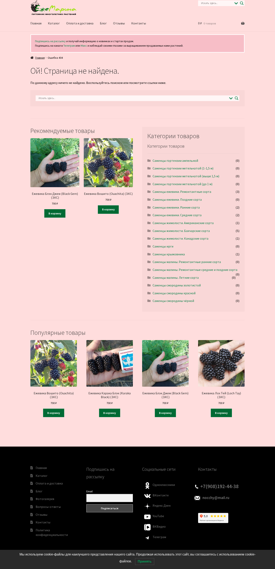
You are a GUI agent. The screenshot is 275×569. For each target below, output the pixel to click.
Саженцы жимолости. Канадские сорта (180, 238)
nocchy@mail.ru (216, 497)
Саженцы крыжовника (169, 254)
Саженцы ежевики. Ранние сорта (176, 207)
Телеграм (69, 45)
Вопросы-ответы (48, 507)
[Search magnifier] (242, 3)
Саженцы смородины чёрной (173, 301)
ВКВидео (159, 526)
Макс (84, 45)
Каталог (54, 23)
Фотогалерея (45, 499)
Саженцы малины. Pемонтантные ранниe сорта (187, 262)
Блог (103, 23)
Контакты (138, 23)
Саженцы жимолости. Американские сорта (183, 223)
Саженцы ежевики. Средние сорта (177, 215)
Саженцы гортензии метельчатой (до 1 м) (182, 184)
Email (89, 491)
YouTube (158, 516)
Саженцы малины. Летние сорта (176, 278)
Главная (35, 23)
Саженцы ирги (163, 246)
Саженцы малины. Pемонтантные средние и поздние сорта (195, 270)
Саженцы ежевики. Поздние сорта (177, 199)
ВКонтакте (161, 495)
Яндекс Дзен (162, 505)
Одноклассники (164, 485)
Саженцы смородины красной (174, 293)
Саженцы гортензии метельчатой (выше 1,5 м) (186, 176)
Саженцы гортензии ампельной (175, 161)
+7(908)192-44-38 (219, 486)
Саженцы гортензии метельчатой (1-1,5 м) (183, 168)
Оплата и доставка (79, 23)
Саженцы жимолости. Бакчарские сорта (181, 231)
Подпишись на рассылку (50, 41)
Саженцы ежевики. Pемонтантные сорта (182, 192)
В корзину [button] (55, 213)
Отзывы (119, 23)
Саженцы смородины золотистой (177, 285)
